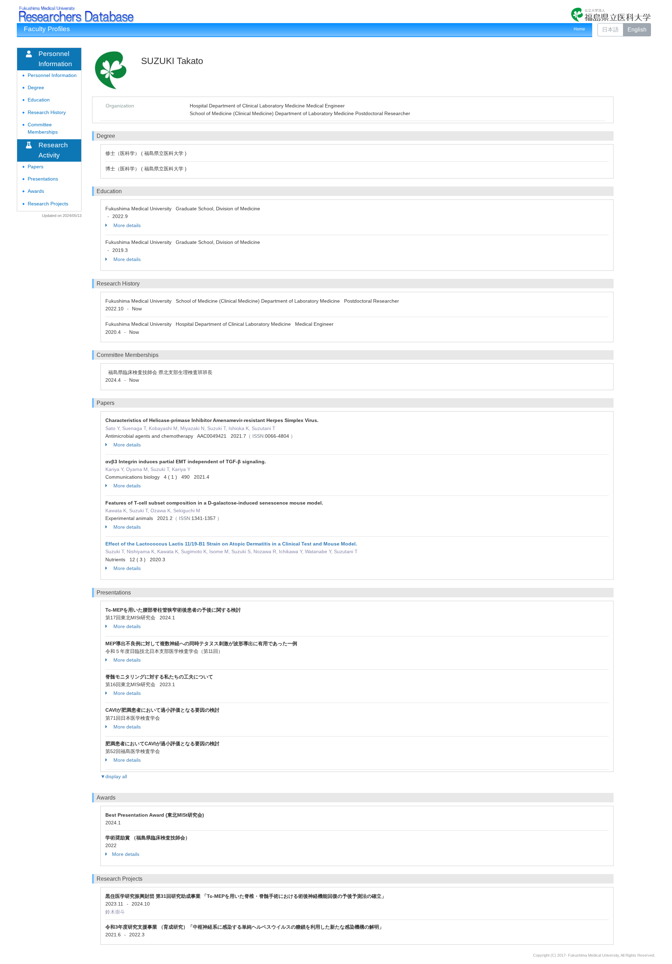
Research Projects (48, 203)
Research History (47, 112)
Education (39, 100)
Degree (36, 87)
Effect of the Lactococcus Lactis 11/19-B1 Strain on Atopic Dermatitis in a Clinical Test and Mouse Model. (231, 544)
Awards (36, 191)
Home (579, 29)
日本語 (610, 30)
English (637, 30)
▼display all (113, 776)
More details (126, 225)
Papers (35, 166)
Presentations (43, 179)
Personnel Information (52, 75)
